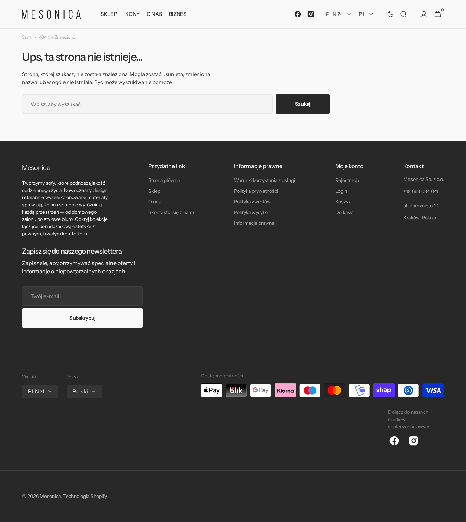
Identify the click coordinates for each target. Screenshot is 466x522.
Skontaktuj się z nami (171, 212)
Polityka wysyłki (251, 212)
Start (27, 37)
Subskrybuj (82, 318)
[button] (403, 14)
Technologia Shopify (85, 496)
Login (341, 191)
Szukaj (302, 104)
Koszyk (343, 201)
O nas (154, 201)
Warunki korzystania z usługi (264, 180)
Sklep (154, 191)
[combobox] (147, 104)
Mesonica (50, 496)
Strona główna (164, 180)
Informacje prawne (254, 223)
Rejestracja (347, 180)
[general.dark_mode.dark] (390, 14)
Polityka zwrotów (252, 201)
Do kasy (344, 212)
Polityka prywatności (256, 191)
